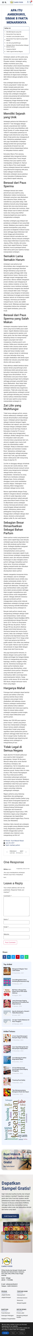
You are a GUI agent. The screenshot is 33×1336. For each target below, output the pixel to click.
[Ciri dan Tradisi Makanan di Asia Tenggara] (7, 1022)
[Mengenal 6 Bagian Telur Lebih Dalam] (7, 971)
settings (22, 1329)
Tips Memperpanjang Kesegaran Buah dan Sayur (20, 1091)
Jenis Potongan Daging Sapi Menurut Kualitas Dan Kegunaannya (20, 1002)
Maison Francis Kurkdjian (16, 618)
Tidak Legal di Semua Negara (14, 51)
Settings (21, 1333)
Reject (13, 1333)
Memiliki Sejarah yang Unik (13, 32)
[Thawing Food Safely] (7, 1082)
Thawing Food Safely (18, 1080)
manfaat (12, 845)
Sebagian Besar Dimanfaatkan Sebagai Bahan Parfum (17, 46)
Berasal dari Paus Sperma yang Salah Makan (17, 39)
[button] (2, 2)
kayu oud (20, 540)
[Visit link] (16, 2)
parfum (17, 845)
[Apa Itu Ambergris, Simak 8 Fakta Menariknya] (7, 1013)
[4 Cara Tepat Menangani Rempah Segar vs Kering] (7, 1038)
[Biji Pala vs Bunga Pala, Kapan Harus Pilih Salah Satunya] (7, 993)
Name (6, 919)
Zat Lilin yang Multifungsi (13, 43)
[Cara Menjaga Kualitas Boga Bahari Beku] (7, 1060)
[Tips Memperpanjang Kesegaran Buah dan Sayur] (7, 1092)
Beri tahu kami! (9, 1166)
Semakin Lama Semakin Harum (15, 36)
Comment (8, 896)
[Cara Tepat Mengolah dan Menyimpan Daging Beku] (7, 1049)
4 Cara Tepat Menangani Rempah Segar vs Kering (19, 1036)
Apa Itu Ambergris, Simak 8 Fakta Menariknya (20, 1012)
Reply (5, 877)
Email (6, 927)
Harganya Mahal (11, 49)
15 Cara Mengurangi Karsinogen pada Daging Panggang (20, 1069)
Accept (5, 1333)
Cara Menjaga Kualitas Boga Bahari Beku (19, 1058)
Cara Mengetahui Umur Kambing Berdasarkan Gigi (20, 980)
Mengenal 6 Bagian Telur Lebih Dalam (20, 969)
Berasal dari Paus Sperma (13, 34)
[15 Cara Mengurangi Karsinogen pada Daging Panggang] (7, 1071)
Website (6, 934)
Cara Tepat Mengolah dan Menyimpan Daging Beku (20, 1047)
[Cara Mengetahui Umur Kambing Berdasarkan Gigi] (7, 982)
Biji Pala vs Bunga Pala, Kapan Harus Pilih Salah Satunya (19, 991)
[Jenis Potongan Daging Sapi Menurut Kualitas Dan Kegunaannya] (7, 1004)
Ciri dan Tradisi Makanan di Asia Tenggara (20, 1020)
